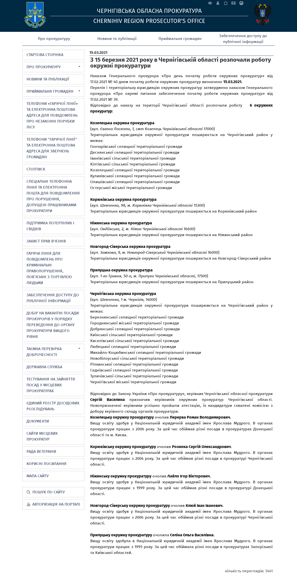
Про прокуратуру (54, 38)
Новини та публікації (117, 38)
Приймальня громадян (180, 38)
